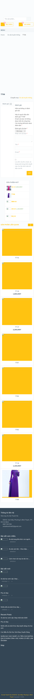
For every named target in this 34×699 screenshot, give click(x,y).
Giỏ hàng (26, 24)
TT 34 (17, 463)
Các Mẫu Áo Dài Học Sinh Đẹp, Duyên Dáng (15, 632)
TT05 (17, 396)
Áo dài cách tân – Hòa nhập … (19, 549)
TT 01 (17, 258)
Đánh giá (7, 104)
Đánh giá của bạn (21, 128)
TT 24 (17, 291)
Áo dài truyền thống (14, 35)
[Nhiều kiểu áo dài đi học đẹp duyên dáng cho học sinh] (4, 600)
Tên (16, 144)
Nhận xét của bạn (21, 133)
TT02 (17, 429)
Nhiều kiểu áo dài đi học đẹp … (11, 607)
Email (17, 152)
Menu (3, 30)
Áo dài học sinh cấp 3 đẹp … (10, 579)
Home (3, 35)
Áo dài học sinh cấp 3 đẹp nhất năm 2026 (14, 618)
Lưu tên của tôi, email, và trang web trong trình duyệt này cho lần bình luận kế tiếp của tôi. (23, 165)
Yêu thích (8, 24)
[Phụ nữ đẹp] (4, 586)
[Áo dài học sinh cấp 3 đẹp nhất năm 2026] (4, 572)
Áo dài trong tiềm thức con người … (20, 539)
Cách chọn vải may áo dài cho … (19, 559)
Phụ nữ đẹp (4, 593)
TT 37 (17, 327)
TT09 (17, 499)
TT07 (17, 362)
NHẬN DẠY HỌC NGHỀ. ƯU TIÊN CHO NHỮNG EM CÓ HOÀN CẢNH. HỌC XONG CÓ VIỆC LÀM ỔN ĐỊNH (17, 638)
